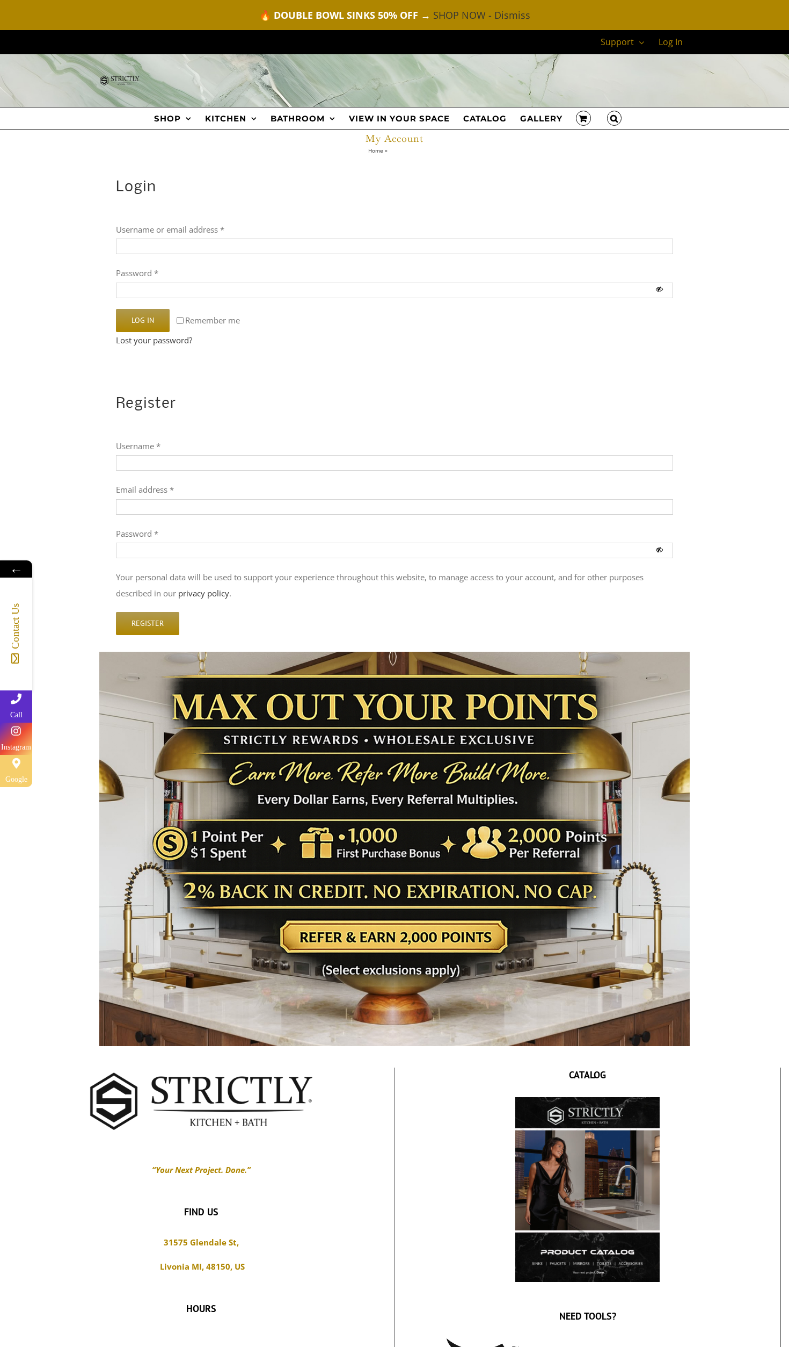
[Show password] (659, 290)
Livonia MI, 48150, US (201, 1266)
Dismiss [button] (512, 15)
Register (148, 623)
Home (375, 150)
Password (137, 273)
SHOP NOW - (462, 15)
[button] (614, 118)
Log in (143, 320)
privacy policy (203, 593)
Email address (145, 489)
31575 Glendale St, (201, 1242)
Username (138, 446)
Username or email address (170, 229)
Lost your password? (154, 340)
